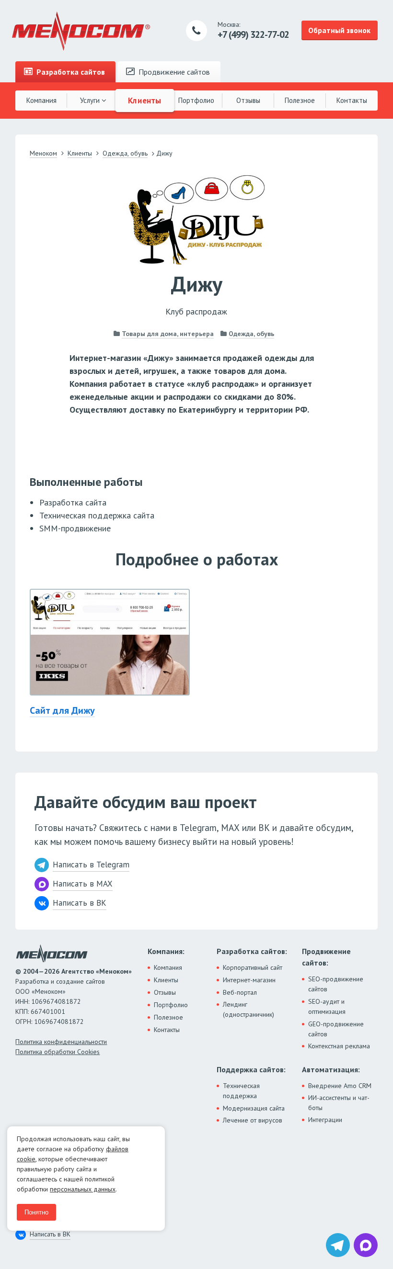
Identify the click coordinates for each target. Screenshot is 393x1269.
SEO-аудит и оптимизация (327, 1006)
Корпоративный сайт (252, 967)
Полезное (300, 100)
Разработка (70, 72)
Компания (41, 100)
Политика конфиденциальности (61, 1041)
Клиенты (145, 100)
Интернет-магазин (249, 980)
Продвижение (173, 72)
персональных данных (83, 1189)
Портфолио (196, 100)
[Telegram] (338, 1245)
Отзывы (248, 100)
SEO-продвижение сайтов (335, 984)
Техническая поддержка (241, 1090)
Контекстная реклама (339, 1046)
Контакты (351, 100)
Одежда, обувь (251, 333)
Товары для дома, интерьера (168, 333)
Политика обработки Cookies (57, 1051)
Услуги (91, 100)
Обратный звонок (339, 30)
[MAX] (366, 1245)
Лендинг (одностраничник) (248, 1009)
